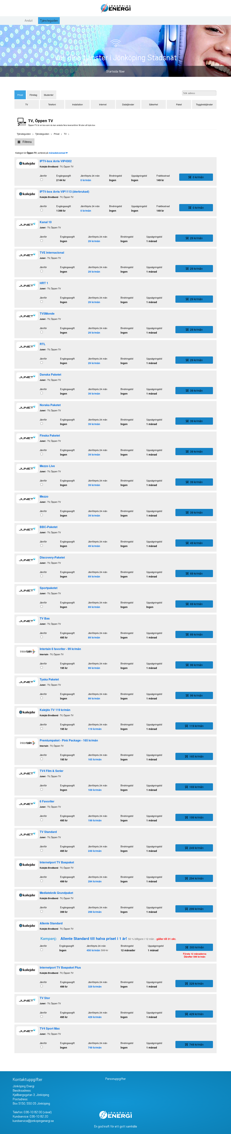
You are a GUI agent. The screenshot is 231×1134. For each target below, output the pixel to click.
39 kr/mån (94, 393)
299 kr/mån (95, 912)
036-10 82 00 (33, 1112)
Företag (33, 94)
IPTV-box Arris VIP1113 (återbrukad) (64, 191)
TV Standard (48, 832)
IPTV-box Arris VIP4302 (56, 161)
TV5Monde (47, 313)
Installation (77, 104)
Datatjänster (128, 104)
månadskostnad (57, 152)
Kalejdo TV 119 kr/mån (55, 710)
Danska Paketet (50, 374)
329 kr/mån (95, 986)
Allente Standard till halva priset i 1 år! (93, 938)
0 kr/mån (85, 180)
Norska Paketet (50, 405)
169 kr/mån (95, 790)
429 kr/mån (95, 1017)
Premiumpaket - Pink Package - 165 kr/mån (69, 740)
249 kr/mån (95, 851)
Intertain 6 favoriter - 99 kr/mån (60, 649)
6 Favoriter (47, 801)
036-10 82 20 (39, 1116)
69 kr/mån (94, 576)
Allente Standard (51, 923)
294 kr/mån (95, 881)
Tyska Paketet (49, 679)
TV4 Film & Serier (51, 771)
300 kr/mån (197, 947)
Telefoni (52, 104)
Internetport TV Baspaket (57, 862)
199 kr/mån (95, 820)
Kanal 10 (46, 222)
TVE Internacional (52, 252)
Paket (179, 104)
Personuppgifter (115, 1079)
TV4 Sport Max (50, 1028)
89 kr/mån (94, 637)
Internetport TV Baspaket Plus (60, 967)
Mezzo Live (47, 466)
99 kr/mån (94, 668)
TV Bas (45, 618)
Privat (20, 94)
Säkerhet (153, 104)
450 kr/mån (93, 950)
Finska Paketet (50, 435)
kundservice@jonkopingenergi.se (33, 1121)
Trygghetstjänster (204, 104)
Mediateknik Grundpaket (56, 893)
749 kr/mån (95, 1047)
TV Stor (45, 998)
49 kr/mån (94, 546)
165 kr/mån (95, 759)
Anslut (29, 20)
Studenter (48, 94)
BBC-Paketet (48, 527)
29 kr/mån (94, 241)
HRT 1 (44, 283)
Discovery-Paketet (52, 557)
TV (26, 104)
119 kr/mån (95, 729)
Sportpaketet (48, 588)
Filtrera (27, 141)
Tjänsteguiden (49, 20)
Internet (102, 104)
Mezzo (44, 496)
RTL (42, 344)
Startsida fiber (115, 71)
